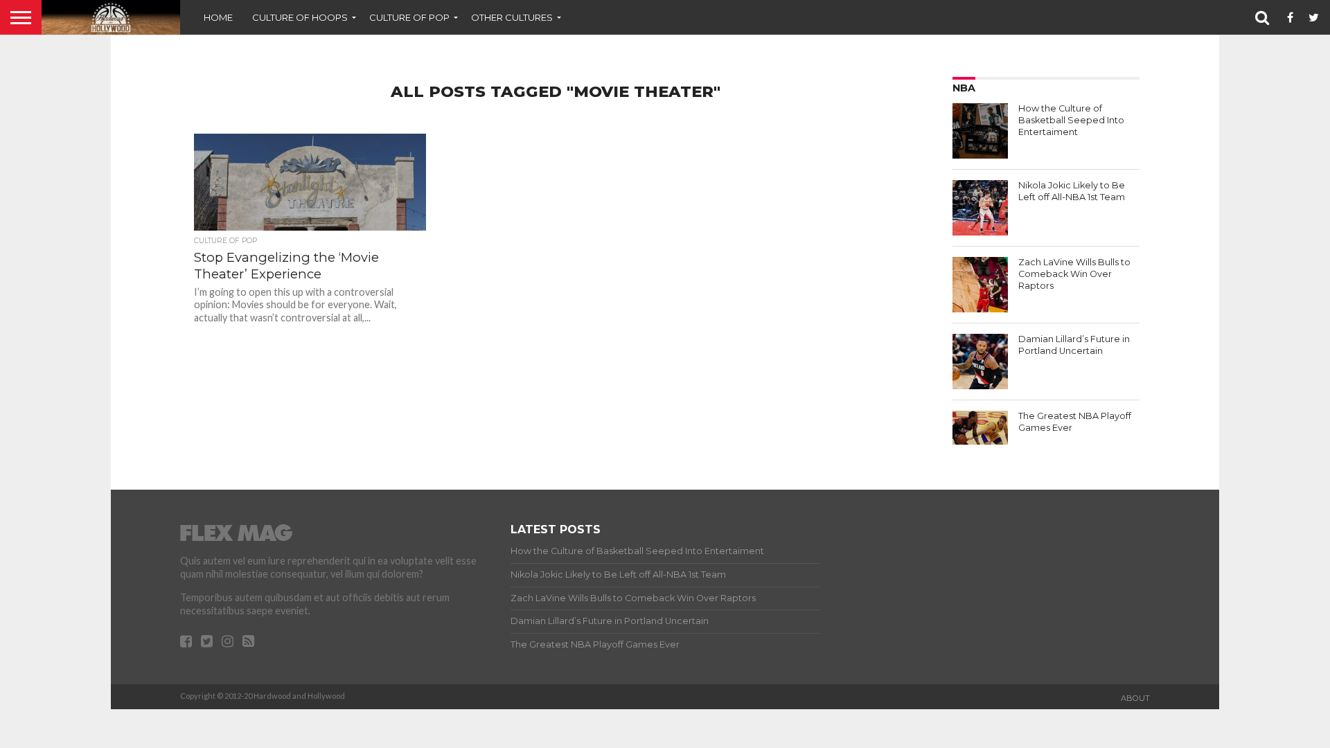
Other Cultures (512, 17)
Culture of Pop (409, 17)
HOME (218, 17)
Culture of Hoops (300, 17)
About (1135, 698)
